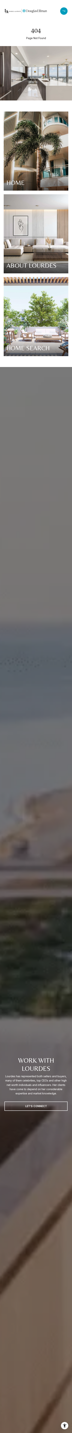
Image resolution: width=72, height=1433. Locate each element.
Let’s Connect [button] (36, 1106)
